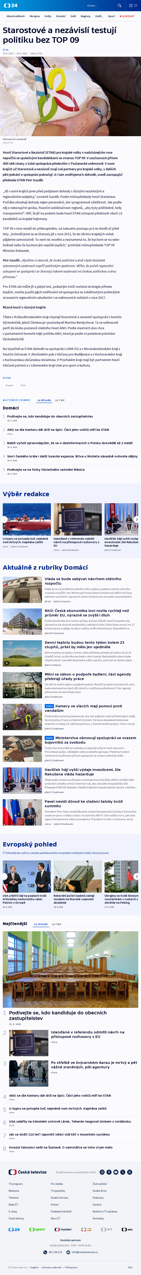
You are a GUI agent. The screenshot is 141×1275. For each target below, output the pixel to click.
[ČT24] (10, 5)
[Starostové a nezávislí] (70, 96)
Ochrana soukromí (51, 1267)
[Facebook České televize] (109, 1172)
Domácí (61, 16)
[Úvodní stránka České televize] (28, 1172)
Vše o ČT (56, 1218)
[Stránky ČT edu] (127, 1229)
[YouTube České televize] (116, 1172)
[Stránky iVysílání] (63, 1229)
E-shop (13, 1211)
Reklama (14, 1190)
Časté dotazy (16, 1218)
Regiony (86, 16)
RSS (130, 1267)
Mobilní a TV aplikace (105, 1211)
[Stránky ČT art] (106, 1229)
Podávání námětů (61, 1211)
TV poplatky (58, 1190)
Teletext (14, 1197)
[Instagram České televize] (102, 1172)
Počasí (54, 1204)
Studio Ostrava (59, 1197)
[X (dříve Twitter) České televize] (123, 1172)
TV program (16, 1183)
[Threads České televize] (129, 1172)
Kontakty (98, 1218)
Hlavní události (16, 16)
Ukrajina (35, 16)
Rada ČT (13, 1204)
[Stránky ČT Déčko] (86, 1229)
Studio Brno (100, 1190)
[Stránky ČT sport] (37, 1229)
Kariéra (97, 1204)
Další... (99, 16)
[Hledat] (119, 5)
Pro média (57, 1183)
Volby (48, 16)
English (34, 1267)
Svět (73, 16)
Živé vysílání (100, 1183)
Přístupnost (71, 1267)
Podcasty (98, 1197)
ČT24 (5, 49)
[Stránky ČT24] (14, 1229)
